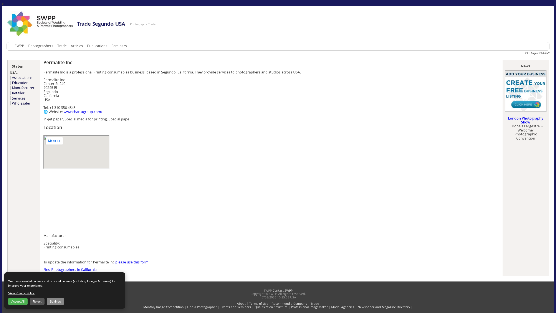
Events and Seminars (235, 307)
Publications (97, 46)
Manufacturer (23, 88)
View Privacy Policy (21, 293)
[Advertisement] (94, 199)
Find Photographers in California (70, 269)
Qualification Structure (271, 307)
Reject (37, 301)
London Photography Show (525, 120)
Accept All (18, 301)
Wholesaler (21, 103)
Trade (62, 46)
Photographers (40, 46)
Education (20, 83)
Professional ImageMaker (309, 307)
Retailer (18, 93)
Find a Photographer (202, 307)
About (241, 303)
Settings (55, 301)
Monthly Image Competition (163, 307)
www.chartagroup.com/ (83, 111)
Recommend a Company (289, 303)
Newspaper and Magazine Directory (384, 307)
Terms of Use (258, 303)
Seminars (119, 46)
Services (18, 98)
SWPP (19, 46)
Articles (77, 46)
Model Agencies (342, 307)
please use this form (132, 262)
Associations (22, 78)
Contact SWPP (283, 290)
